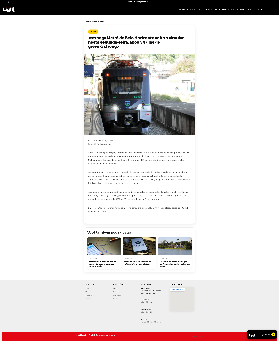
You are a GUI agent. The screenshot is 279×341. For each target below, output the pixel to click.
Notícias (93, 31)
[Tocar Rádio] (273, 334)
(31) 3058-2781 (146, 302)
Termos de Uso (198, 336)
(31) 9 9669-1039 (147, 312)
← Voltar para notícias (94, 21)
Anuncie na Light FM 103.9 (139, 2)
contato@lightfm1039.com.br (151, 322)
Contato (87, 299)
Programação (89, 295)
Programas (117, 295)
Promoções (117, 299)
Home (87, 288)
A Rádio (87, 292)
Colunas (116, 292)
